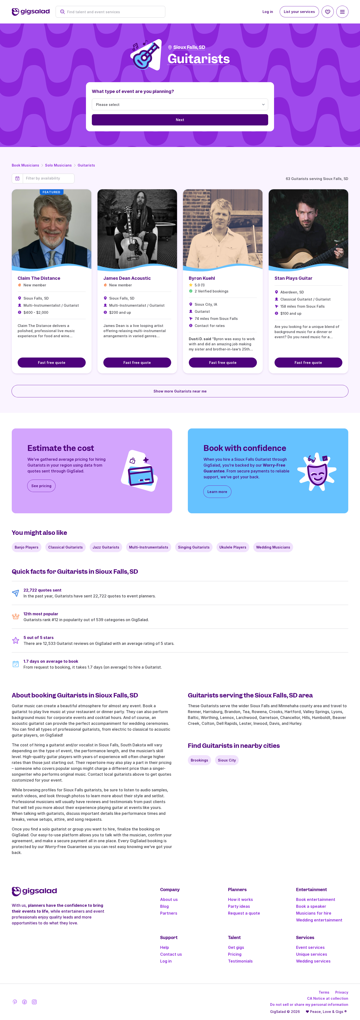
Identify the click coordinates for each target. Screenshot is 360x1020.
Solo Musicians (58, 165)
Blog (164, 906)
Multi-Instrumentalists (148, 547)
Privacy (341, 992)
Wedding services (313, 961)
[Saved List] (328, 12)
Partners (168, 913)
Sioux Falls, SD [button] (189, 47)
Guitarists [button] (199, 59)
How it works (240, 899)
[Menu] (342, 12)
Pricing (234, 954)
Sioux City (227, 760)
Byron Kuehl (202, 278)
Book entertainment (315, 899)
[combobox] (113, 11)
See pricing (41, 486)
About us (169, 899)
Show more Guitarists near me (180, 391)
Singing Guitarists (194, 547)
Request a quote (244, 913)
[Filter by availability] (48, 178)
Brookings (199, 760)
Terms (324, 992)
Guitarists (86, 165)
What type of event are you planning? (133, 91)
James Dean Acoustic (127, 278)
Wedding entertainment (319, 920)
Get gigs (236, 947)
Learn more (217, 492)
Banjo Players (26, 547)
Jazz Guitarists (106, 547)
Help (164, 947)
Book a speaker (311, 906)
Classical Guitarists (65, 547)
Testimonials (240, 961)
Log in (268, 12)
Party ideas (239, 906)
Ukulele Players (232, 547)
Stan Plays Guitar (293, 278)
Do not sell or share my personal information (309, 1004)
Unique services (311, 954)
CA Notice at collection (327, 998)
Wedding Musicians (273, 547)
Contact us (171, 954)
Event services (310, 947)
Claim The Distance (39, 278)
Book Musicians (25, 165)
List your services (299, 12)
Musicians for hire (313, 913)
